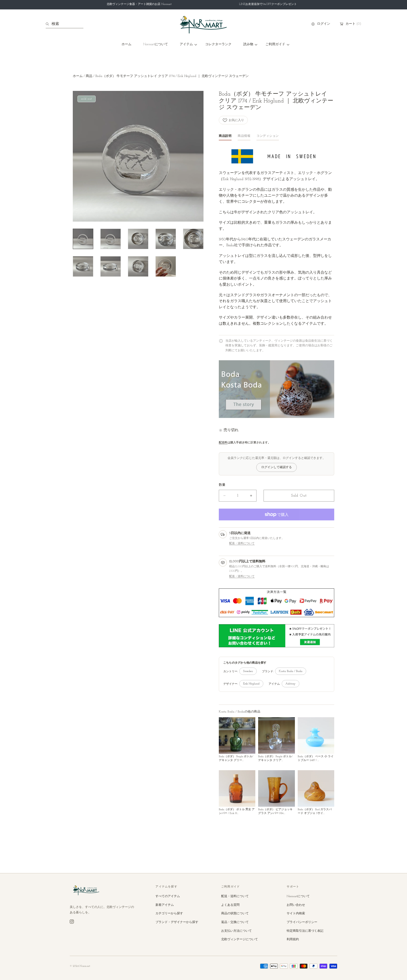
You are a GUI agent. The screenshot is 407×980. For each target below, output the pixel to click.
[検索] (49, 24)
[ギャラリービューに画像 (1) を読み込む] (83, 239)
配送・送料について (242, 543)
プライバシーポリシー (302, 922)
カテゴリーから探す (169, 913)
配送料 (223, 442)
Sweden (248, 671)
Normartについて (298, 896)
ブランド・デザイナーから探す (176, 922)
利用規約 (293, 939)
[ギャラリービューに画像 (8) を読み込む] (138, 266)
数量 (222, 485)
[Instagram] (72, 921)
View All (328, 712)
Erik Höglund (251, 683)
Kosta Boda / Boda (290, 671)
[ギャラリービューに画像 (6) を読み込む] (83, 266)
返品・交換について (235, 922)
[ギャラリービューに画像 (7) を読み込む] (110, 266)
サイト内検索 (296, 913)
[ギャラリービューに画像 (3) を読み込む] (138, 239)
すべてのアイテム (167, 896)
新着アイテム (164, 905)
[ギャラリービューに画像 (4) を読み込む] (165, 239)
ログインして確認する (276, 467)
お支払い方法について (236, 930)
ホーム (78, 76)
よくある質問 (230, 905)
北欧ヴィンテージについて (239, 939)
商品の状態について (235, 913)
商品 (89, 76)
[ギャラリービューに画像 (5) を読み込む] (193, 239)
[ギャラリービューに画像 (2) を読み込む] (110, 239)
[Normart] (203, 24)
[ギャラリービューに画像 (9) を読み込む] (165, 266)
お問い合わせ (296, 905)
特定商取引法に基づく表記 (305, 930)
